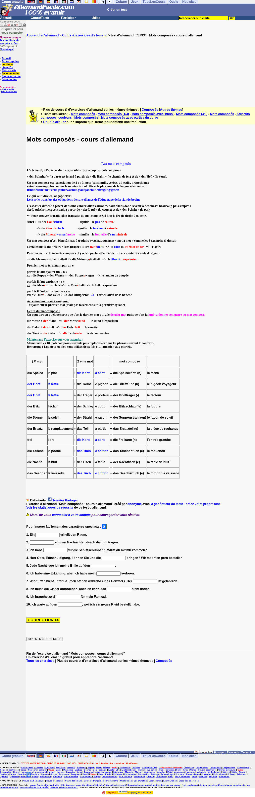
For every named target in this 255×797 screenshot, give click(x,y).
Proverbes (206, 774)
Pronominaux (167, 774)
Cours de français (92, 781)
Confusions (215, 768)
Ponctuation (130, 774)
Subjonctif (57, 776)
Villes (194, 776)
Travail (150, 776)
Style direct (45, 776)
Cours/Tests (40, 18)
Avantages (7, 49)
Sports (34, 776)
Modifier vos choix (69, 787)
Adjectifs (49, 768)
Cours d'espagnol (54, 781)
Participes (64, 774)
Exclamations (128, 770)
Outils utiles (126, 781)
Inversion (70, 772)
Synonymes (86, 776)
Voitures (203, 776)
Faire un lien (9, 79)
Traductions (139, 776)
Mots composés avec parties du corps (130, 117)
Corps (23, 770)
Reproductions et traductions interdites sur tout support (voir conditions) (163, 785)
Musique (191, 772)
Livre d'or (7, 67)
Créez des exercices (189, 781)
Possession (143, 774)
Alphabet (71, 768)
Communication (149, 768)
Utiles (96, 18)
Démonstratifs (100, 770)
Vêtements (224, 776)
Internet (60, 772)
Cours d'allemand (73, 781)
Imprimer (7, 64)
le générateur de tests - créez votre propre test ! (186, 504)
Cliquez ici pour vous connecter (12, 30)
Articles (106, 768)
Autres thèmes (171, 109)
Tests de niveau (109, 776)
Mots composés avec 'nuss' (152, 114)
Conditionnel (202, 768)
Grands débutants (227, 770)
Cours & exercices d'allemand (84, 35)
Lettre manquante (103, 772)
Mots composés (83, 114)
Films (160, 770)
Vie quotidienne (182, 776)
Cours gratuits (12, 756)
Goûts (201, 770)
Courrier (43, 770)
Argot (98, 768)
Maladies (161, 772)
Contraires (14, 770)
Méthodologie (214, 772)
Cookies (54, 787)
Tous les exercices (40, 660)
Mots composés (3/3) (191, 114)
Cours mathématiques (34, 781)
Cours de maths (110, 781)
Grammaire (211, 770)
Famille (140, 770)
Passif (85, 774)
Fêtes (185, 770)
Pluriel (108, 774)
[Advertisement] (140, 69)
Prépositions (219, 774)
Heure (16, 772)
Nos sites (189, 756)
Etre (118, 770)
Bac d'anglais (140, 781)
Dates (59, 770)
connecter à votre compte (71, 515)
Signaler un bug (12, 76)
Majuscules (149, 772)
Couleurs (32, 770)
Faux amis (151, 770)
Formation (170, 770)
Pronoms (180, 774)
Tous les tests (125, 776)
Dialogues (68, 770)
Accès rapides (10, 61)
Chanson (136, 768)
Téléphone (161, 776)
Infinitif (52, 772)
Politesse (118, 774)
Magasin (129, 772)
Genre (193, 770)
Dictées (78, 770)
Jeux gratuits (7, 89)
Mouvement (179, 772)
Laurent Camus (36, 785)
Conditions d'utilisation (93, 785)
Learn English (170, 781)
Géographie (5, 772)
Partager (71, 500)
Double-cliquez (54, 122)
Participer (68, 18)
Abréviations (27, 768)
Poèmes (155, 774)
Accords (39, 768)
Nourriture (23, 774)
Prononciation (193, 774)
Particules (76, 774)
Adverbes (60, 768)
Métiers (226, 772)
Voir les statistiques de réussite (49, 507)
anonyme (135, 504)
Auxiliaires (124, 768)
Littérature (118, 772)
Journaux (88, 772)
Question (14, 776)
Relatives (25, 776)
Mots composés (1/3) (113, 114)
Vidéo (170, 776)
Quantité (4, 776)
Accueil (6, 18)
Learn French (155, 781)
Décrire (87, 770)
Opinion (45, 774)
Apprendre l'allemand (42, 35)
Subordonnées (71, 776)
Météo (234, 772)
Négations (34, 774)
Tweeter (58, 500)
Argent (90, 768)
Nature (242, 772)
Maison (138, 772)
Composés (150, 109)
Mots (169, 772)
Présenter (241, 774)
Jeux (134, 756)
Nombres (4, 774)
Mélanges (201, 772)
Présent (231, 774)
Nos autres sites (9, 91)
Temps (96, 776)
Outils (173, 756)
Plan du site (9, 70)
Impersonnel (41, 772)
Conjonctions (229, 768)
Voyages (213, 776)
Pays (100, 774)
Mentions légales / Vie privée (34, 787)
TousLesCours (154, 756)
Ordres (53, 774)
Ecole (111, 770)
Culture (121, 756)
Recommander (11, 73)
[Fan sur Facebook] (203, 752)
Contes (3, 770)
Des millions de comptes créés (10, 40)
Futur (178, 770)
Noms (13, 774)
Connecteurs (243, 768)
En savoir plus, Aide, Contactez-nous (63, 785)
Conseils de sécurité (116, 785)
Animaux (81, 768)
